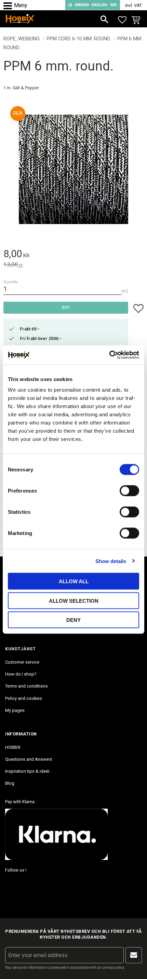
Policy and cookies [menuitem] (23, 698)
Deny (73, 620)
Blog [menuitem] (9, 783)
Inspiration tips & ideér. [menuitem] (27, 771)
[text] (73, 255)
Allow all (74, 581)
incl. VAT (133, 5)
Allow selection (73, 600)
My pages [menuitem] (15, 710)
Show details (110, 561)
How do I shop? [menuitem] (20, 674)
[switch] (129, 490)
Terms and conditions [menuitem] (26, 686)
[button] (9, 6)
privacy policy (113, 967)
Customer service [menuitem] (22, 662)
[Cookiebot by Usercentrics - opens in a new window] (109, 355)
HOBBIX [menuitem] (13, 747)
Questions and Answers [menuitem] (28, 759)
